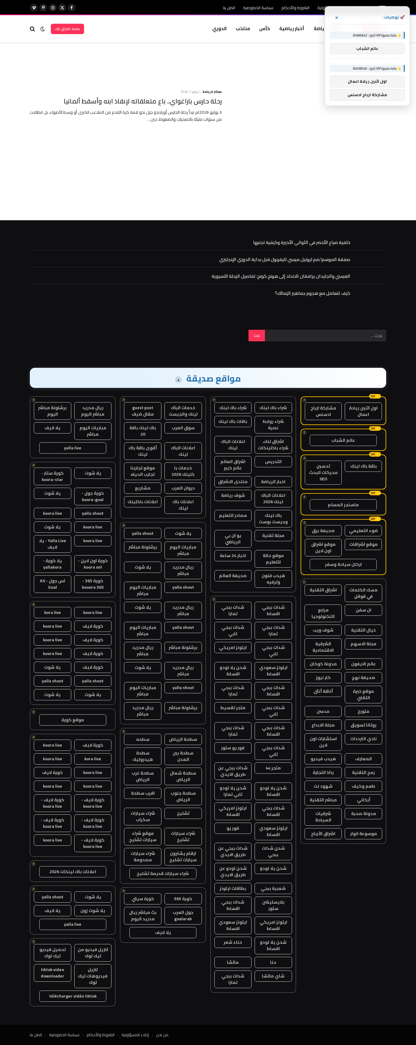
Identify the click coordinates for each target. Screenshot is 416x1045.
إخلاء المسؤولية (135, 1034)
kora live (52, 612)
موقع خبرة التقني (363, 694)
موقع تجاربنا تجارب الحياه (142, 471)
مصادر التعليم (233, 515)
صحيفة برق (323, 531)
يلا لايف (163, 932)
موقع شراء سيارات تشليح (143, 836)
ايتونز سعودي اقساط (273, 671)
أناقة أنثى (323, 691)
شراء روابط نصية (273, 424)
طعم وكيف (363, 786)
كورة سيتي (143, 899)
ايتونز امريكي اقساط (233, 811)
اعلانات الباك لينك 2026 (273, 498)
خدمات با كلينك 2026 (183, 471)
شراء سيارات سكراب (143, 816)
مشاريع (142, 488)
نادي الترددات (363, 739)
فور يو (233, 828)
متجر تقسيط (232, 708)
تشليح (183, 813)
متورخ (363, 711)
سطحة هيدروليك (142, 756)
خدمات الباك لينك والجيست (183, 411)
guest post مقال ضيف (143, 411)
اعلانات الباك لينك (233, 444)
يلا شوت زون (92, 910)
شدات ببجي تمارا (232, 610)
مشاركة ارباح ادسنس (323, 411)
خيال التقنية (363, 630)
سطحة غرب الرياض (143, 776)
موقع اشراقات (363, 544)
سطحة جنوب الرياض (183, 796)
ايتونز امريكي (233, 647)
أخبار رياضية (291, 28)
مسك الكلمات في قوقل (363, 593)
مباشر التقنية (323, 800)
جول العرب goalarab (183, 915)
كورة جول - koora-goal (93, 496)
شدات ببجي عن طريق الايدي (233, 771)
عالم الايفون (363, 664)
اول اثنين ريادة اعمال (363, 411)
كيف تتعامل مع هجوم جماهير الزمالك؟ (312, 293)
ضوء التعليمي (363, 531)
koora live (52, 513)
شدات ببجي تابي (232, 630)
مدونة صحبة (363, 813)
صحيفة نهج (363, 677)
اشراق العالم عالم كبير (232, 465)
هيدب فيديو (323, 759)
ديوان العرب (183, 488)
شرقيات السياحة (323, 817)
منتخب (243, 28)
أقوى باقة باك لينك (143, 451)
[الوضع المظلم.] (42, 28)
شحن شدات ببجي (273, 851)
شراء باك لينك (273, 408)
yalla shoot (142, 533)
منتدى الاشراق (233, 482)
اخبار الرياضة (273, 482)
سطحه (143, 739)
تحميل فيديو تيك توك (52, 953)
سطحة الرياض (183, 739)
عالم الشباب (343, 440)
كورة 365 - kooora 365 (93, 584)
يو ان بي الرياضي (233, 538)
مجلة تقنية (273, 535)
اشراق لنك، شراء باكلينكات (273, 444)
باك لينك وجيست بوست (273, 518)
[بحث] (33, 29)
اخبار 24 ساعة (233, 555)
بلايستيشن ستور (273, 905)
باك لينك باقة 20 (142, 431)
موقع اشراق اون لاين (323, 547)
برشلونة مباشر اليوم (52, 411)
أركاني (363, 800)
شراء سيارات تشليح (183, 836)
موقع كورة (73, 720)
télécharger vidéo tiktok (73, 996)
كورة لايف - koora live (92, 803)
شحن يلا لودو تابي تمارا (233, 791)
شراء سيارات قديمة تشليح (163, 873)
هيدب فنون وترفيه (273, 579)
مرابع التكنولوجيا (323, 613)
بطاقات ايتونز (233, 888)
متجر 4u (273, 768)
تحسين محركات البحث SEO (323, 472)
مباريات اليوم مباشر (183, 550)
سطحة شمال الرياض (183, 776)
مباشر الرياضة (212, 91)
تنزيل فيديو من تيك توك (93, 953)
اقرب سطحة (143, 793)
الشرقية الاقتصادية (323, 647)
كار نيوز (323, 677)
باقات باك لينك (232, 421)
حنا (273, 962)
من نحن (162, 1034)
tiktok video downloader (52, 973)
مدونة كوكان (323, 664)
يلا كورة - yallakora (52, 564)
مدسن (323, 711)
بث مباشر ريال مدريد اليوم (143, 915)
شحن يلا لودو (273, 868)
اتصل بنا (229, 7)
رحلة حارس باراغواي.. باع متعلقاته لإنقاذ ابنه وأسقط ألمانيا (143, 101)
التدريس (273, 461)
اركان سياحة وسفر (343, 564)
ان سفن (363, 610)
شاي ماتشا (273, 976)
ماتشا (233, 962)
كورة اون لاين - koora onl (93, 564)
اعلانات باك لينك (183, 505)
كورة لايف (93, 626)
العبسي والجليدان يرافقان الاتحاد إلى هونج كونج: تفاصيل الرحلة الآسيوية (281, 276)
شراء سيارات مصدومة (143, 856)
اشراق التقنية (323, 590)
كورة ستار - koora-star (52, 476)
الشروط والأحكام (295, 7)
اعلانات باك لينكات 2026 (72, 872)
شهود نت (323, 786)
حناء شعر (233, 942)
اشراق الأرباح (323, 834)
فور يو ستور (233, 748)
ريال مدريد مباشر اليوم (92, 411)
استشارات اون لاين (323, 742)
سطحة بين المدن (183, 756)
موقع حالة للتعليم (273, 559)
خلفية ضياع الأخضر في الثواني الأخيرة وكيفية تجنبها (301, 242)
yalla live (72, 448)
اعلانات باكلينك (143, 502)
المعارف (363, 759)
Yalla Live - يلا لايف (52, 544)
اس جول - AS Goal (52, 584)
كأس (264, 28)
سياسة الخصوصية (258, 7)
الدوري (219, 28)
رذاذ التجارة (323, 772)
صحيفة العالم (233, 576)
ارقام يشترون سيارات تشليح (183, 856)
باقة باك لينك (363, 466)
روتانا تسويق (363, 725)
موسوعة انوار (363, 834)
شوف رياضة (233, 495)
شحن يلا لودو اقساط (233, 671)
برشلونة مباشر (143, 547)
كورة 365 (183, 899)
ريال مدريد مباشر (183, 570)
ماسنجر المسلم (343, 505)
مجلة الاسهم (363, 644)
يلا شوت (183, 533)
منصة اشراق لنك (67, 28)
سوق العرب (183, 428)
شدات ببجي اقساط (273, 610)
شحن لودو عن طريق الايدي (233, 871)
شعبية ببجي (273, 888)
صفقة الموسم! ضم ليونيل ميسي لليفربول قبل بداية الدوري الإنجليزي (284, 259)
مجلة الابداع (323, 725)
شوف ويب (323, 630)
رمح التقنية (363, 772)
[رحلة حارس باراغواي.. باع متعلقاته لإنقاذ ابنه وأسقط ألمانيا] (307, 137)
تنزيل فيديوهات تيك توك (93, 976)
